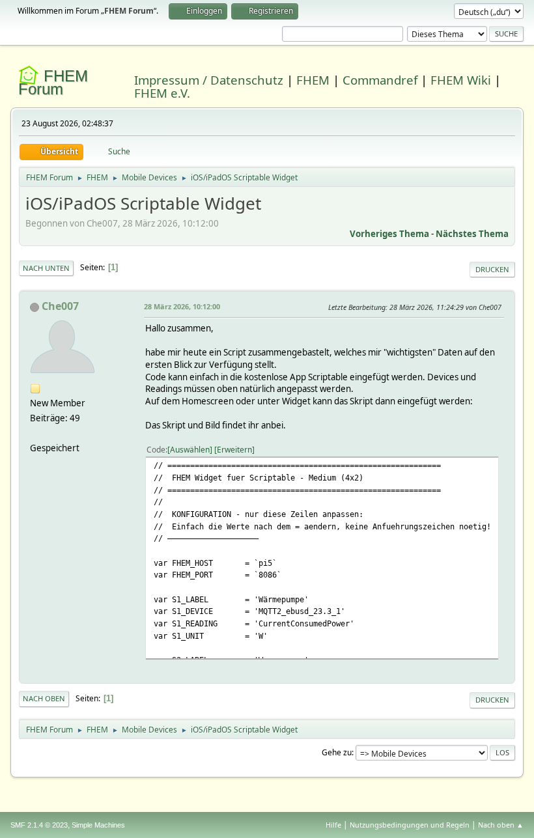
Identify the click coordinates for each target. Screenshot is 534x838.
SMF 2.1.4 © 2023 (39, 825)
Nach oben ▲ (501, 825)
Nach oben (44, 698)
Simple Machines (98, 825)
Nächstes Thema (472, 234)
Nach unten (46, 268)
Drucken (492, 269)
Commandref (380, 80)
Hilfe (333, 825)
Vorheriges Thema (389, 234)
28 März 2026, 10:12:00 (182, 306)
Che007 (60, 306)
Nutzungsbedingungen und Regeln (410, 825)
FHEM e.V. (162, 93)
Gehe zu (337, 752)
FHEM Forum (53, 82)
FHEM (313, 80)
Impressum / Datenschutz (208, 80)
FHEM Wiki (460, 80)
